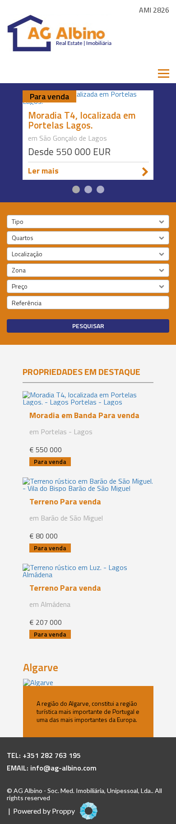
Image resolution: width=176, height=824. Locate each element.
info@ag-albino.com (63, 767)
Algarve (40, 667)
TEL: (15, 755)
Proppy (63, 810)
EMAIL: (18, 767)
